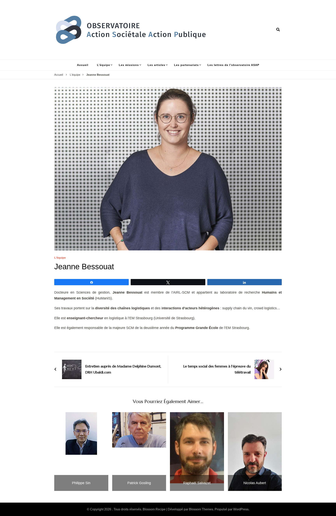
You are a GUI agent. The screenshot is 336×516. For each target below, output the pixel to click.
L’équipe (103, 64)
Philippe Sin (81, 483)
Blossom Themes (201, 509)
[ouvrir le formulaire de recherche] (278, 30)
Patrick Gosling (139, 483)
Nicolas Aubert (254, 483)
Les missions (129, 64)
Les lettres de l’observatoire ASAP (233, 64)
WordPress (240, 509)
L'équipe (60, 257)
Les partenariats (186, 64)
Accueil (82, 64)
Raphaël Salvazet (197, 483)
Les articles (156, 64)
